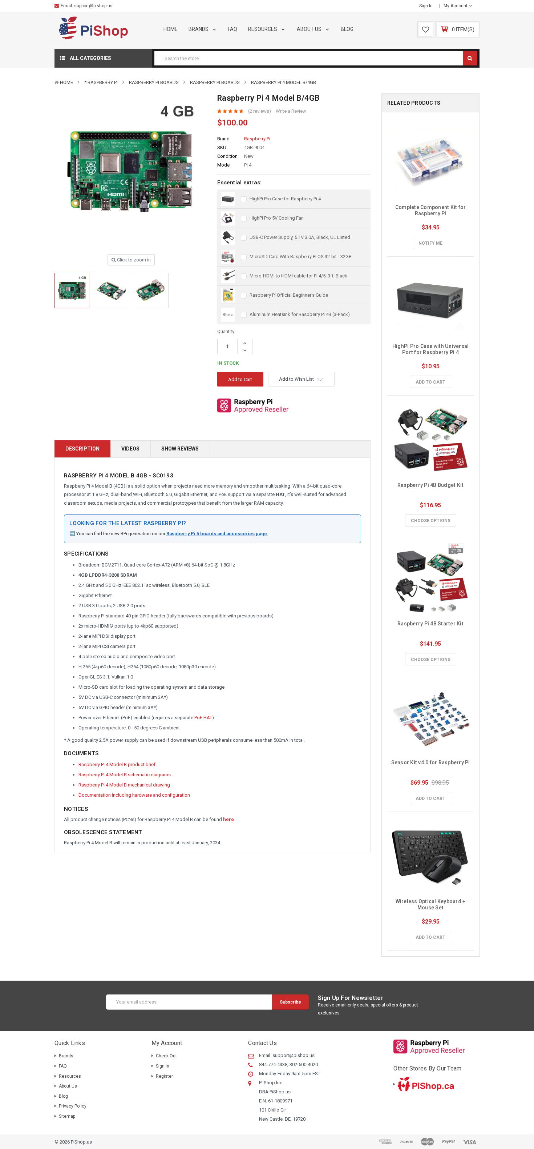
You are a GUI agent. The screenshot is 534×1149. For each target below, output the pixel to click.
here (228, 819)
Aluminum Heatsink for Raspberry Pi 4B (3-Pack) (300, 314)
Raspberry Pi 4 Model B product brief (116, 764)
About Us (310, 29)
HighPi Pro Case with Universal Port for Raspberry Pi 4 (431, 349)
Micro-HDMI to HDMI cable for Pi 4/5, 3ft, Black (298, 276)
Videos (130, 449)
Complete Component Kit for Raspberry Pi (431, 210)
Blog (347, 29)
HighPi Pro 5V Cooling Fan (277, 218)
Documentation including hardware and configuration (134, 795)
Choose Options (430, 520)
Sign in (426, 5)
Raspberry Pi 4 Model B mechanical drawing (124, 785)
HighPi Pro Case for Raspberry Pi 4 (285, 198)
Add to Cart (430, 382)
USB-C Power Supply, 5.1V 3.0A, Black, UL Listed (300, 237)
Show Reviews (180, 449)
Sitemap (67, 1116)
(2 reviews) (259, 111)
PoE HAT (203, 717)
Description (82, 449)
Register (164, 1076)
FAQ (232, 29)
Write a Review (291, 111)
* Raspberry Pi (101, 82)
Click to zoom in (133, 260)
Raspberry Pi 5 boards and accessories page (217, 533)
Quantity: (226, 331)
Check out (166, 1055)
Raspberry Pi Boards (154, 82)
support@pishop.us (93, 5)
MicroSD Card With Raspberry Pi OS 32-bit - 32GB (301, 256)
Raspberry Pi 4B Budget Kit (430, 485)
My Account (456, 5)
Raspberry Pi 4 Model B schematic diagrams (124, 774)
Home (170, 29)
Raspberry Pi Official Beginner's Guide (289, 295)
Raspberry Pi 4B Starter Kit (430, 623)
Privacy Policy (72, 1106)
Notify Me (430, 243)
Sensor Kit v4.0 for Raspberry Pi (430, 762)
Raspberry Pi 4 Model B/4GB (283, 82)
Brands (199, 29)
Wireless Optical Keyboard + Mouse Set (431, 904)
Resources (263, 29)
